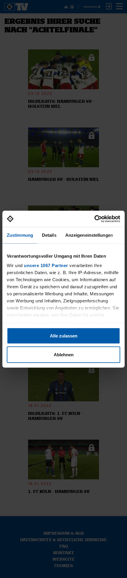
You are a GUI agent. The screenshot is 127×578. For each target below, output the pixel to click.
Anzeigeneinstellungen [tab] (89, 235)
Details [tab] (49, 235)
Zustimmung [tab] (20, 235)
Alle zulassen (63, 335)
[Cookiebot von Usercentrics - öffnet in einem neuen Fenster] (94, 219)
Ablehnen (64, 354)
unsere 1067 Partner (46, 265)
